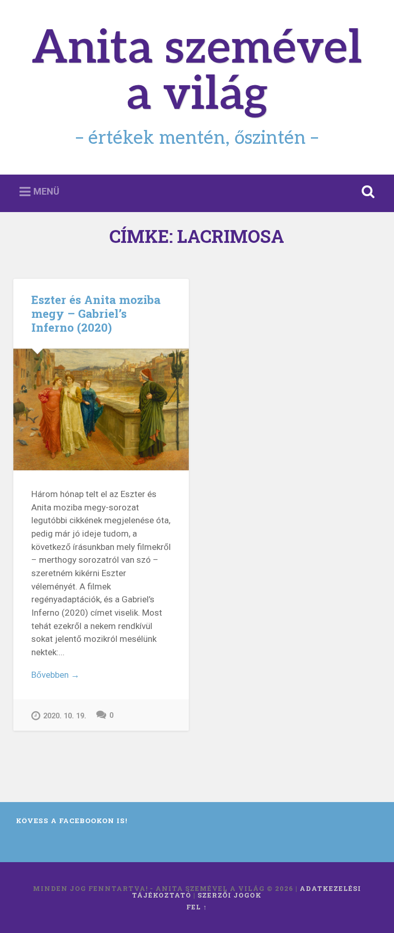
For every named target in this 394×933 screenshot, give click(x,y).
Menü (46, 191)
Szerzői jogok (230, 895)
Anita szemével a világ (197, 72)
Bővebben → (55, 675)
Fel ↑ (196, 907)
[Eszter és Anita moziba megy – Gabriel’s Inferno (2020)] (101, 409)
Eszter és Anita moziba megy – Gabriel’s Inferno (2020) (96, 313)
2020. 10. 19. (64, 716)
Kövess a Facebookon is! (72, 820)
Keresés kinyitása (366, 192)
